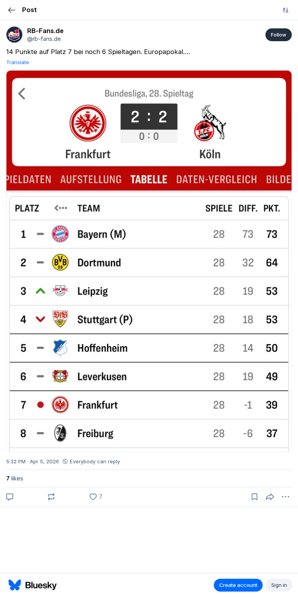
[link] (14, 34)
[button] (11, 9)
